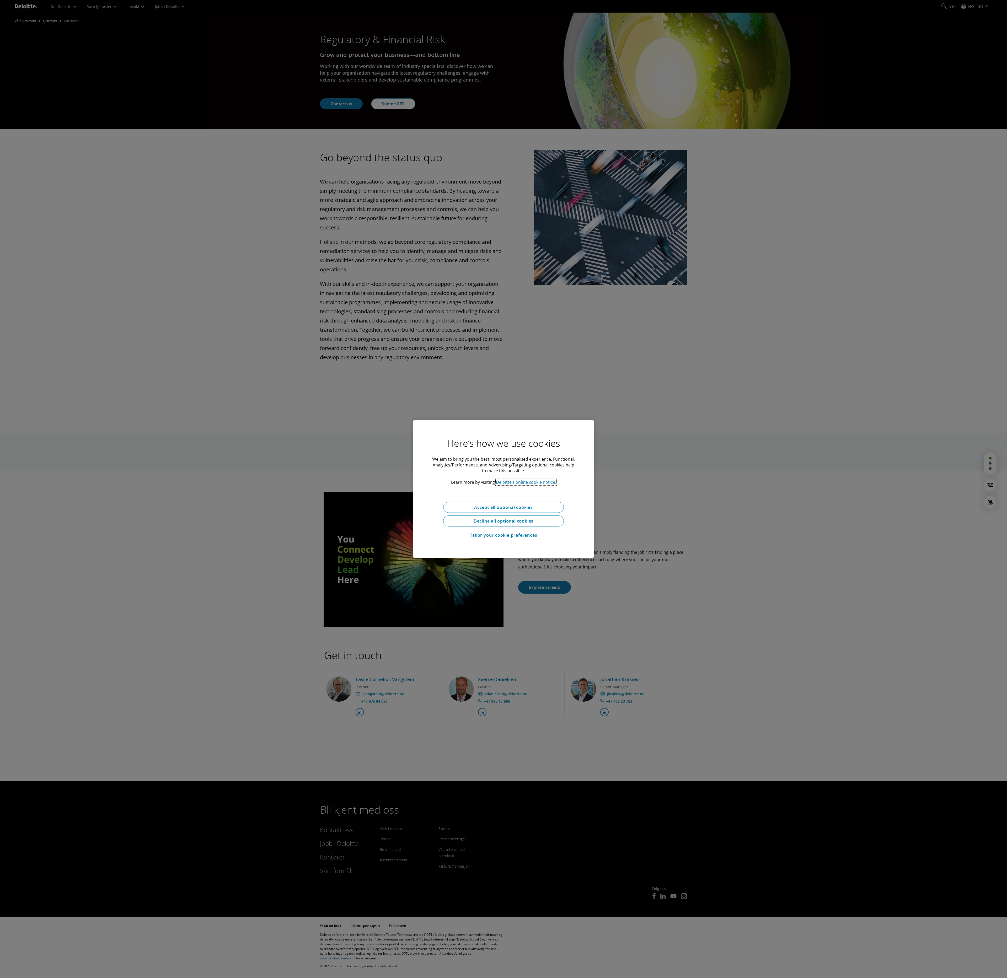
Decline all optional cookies (503, 521)
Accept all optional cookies (503, 507)
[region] (503, 489)
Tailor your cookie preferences (503, 535)
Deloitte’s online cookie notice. (526, 482)
